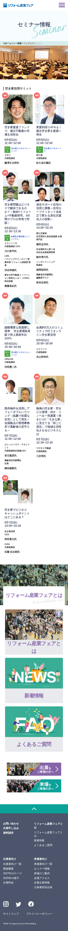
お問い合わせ (11, 823)
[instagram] (6, 904)
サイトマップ (11, 913)
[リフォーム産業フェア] (18, 5)
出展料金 (8, 882)
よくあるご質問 (43, 845)
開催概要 (8, 868)
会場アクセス (42, 878)
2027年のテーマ (12, 873)
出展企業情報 (42, 882)
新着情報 (39, 840)
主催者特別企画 (43, 887)
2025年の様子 (11, 878)
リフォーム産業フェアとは (48, 834)
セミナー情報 (42, 868)
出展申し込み (11, 828)
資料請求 (8, 832)
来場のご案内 (42, 873)
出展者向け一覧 (12, 864)
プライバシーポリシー (39, 913)
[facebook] (31, 904)
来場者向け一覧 (43, 864)
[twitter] (18, 905)
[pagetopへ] (34, 808)
